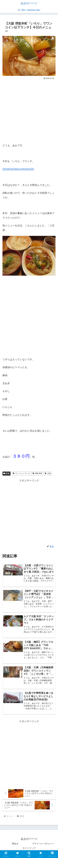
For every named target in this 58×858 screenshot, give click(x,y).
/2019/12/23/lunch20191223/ (18, 169)
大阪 (49, 473)
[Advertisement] (29, 111)
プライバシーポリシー (43, 843)
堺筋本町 (38, 473)
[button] (52, 558)
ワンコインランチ (22, 473)
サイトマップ (29, 848)
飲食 (8, 473)
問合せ (15, 843)
